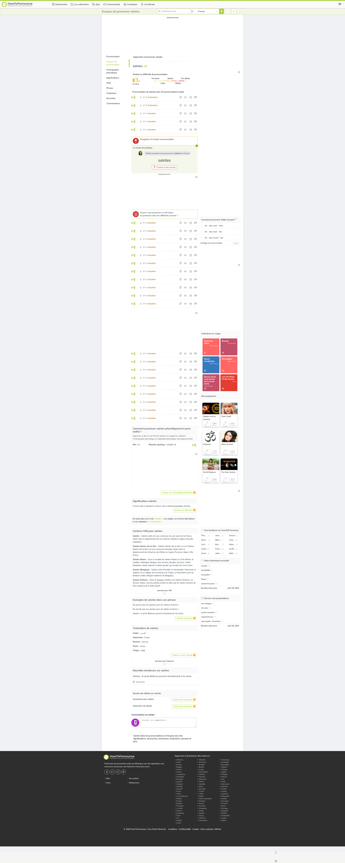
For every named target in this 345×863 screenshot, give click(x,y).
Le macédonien (182, 796)
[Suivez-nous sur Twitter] (112, 771)
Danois (179, 772)
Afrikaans (179, 760)
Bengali (201, 765)
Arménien (202, 762)
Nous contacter (207, 829)
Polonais (224, 803)
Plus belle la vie (204, 535)
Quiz (97, 4)
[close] (276, 852)
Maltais (179, 799)
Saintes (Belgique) (141, 569)
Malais (201, 796)
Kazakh (224, 789)
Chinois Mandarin (205, 799)
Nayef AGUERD (232, 544)
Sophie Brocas (207, 617)
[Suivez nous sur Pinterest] (124, 771)
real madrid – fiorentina (210, 621)
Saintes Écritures (140, 580)
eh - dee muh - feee (214, 225)
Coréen (201, 791)
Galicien (224, 777)
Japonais (224, 786)
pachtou (179, 803)
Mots (108, 778)
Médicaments (134, 783)
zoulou (178, 823)
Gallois (223, 820)
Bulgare (179, 767)
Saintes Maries (140, 559)
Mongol (179, 801)
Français (201, 777)
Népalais (201, 801)
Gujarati (179, 782)
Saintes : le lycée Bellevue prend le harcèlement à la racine (162, 676)
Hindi (223, 782)
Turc (177, 818)
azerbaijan (225, 762)
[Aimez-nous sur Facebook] (107, 771)
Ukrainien (202, 818)
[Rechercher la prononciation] (221, 11)
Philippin (224, 774)
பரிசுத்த (143, 646)
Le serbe (179, 808)
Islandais (201, 784)
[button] (164, 167)
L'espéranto (180, 774)
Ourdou (224, 818)
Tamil (178, 815)
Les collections (81, 4)
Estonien (201, 774)
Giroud (232, 535)
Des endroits (134, 778)
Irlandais (179, 786)
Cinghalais (202, 808)
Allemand (202, 779)
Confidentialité (184, 829)
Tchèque (224, 769)
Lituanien (224, 794)
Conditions (172, 829)
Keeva (203, 579)
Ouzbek (179, 820)
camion (218, 535)
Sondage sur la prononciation (211, 243)
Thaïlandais (225, 815)
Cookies (195, 829)
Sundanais (180, 813)
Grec (223, 779)
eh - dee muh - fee (213, 231)
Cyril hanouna (204, 544)
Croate (201, 769)
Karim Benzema (218, 544)
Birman (201, 767)
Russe (223, 806)
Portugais (179, 806)
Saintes (136, 536)
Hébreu (201, 782)
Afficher (217, 829)
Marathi (224, 799)
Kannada (202, 789)
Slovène (179, 811)
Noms (108, 783)
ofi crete (204, 608)
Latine (178, 794)
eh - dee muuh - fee (214, 237)
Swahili (201, 813)
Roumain (202, 806)
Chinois (179, 769)
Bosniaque (225, 765)
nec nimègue (206, 603)
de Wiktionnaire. (154, 521)
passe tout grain (208, 583)
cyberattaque (218, 553)
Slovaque (224, 808)
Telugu (201, 815)
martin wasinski (207, 612)
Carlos (203, 549)
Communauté (113, 4)
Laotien (224, 791)
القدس (143, 633)
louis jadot (205, 575)
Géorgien (179, 779)
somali (201, 811)
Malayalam (225, 796)
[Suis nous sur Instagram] (118, 771)
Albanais (201, 760)
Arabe (178, 762)
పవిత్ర (143, 650)
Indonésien (225, 784)
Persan (201, 803)
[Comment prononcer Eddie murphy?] (236, 220)
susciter (204, 566)
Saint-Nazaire (204, 540)
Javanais (179, 789)
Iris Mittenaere (232, 549)
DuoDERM (205, 570)
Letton (201, 794)
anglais (224, 772)
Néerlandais (203, 772)
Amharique (225, 760)
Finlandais (180, 777)
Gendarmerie (204, 553)
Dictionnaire (61, 4)
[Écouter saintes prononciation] (145, 66)
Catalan (224, 767)
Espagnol (224, 811)
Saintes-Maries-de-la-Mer (145, 546)
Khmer (178, 791)
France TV (218, 549)
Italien (200, 786)
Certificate (149, 4)
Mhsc (217, 540)
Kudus (147, 637)
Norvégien (225, 801)
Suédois (224, 813)
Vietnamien (202, 820)
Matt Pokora (232, 553)
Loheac (232, 540)
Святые (145, 642)
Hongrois (179, 784)
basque (179, 765)
